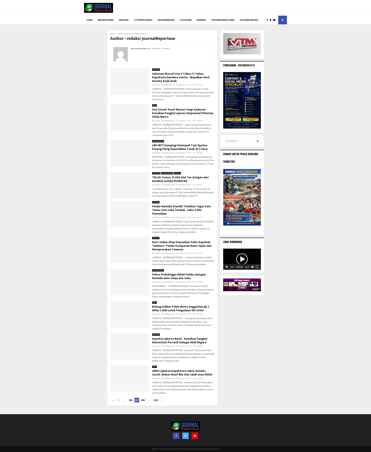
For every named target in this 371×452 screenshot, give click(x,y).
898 (143, 400)
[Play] (226, 266)
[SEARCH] (258, 141)
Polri (154, 105)
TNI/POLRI (156, 173)
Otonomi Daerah (143, 20)
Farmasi (177, 173)
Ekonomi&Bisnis (166, 20)
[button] (242, 259)
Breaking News (106, 20)
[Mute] (252, 266)
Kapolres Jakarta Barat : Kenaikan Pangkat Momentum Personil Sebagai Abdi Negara (180, 340)
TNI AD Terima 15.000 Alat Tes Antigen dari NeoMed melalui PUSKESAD (180, 179)
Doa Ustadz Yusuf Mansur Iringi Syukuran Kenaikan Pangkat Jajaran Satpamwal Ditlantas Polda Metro (183, 113)
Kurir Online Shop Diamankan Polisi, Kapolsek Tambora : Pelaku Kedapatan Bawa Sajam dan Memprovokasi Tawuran (182, 246)
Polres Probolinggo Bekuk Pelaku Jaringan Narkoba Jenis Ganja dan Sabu (179, 276)
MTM (217, 449)
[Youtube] (275, 20)
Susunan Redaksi (249, 20)
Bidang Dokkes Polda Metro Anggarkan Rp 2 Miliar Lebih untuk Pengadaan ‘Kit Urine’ (180, 308)
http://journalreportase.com (140, 49)
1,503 (155, 400)
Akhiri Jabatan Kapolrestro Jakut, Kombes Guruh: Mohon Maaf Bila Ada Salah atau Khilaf (182, 373)
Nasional (124, 20)
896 (130, 400)
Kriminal (201, 20)
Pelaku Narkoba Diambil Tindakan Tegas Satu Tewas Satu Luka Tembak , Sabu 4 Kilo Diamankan (181, 210)
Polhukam (185, 20)
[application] (242, 259)
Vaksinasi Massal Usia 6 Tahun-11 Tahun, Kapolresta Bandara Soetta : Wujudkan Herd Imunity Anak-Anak (180, 77)
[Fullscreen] (257, 266)
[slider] (239, 267)
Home (90, 20)
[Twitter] (271, 20)
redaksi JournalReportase (135, 34)
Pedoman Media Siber (222, 20)
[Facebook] (268, 20)
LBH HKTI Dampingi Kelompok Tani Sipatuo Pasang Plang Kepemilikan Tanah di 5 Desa (180, 147)
